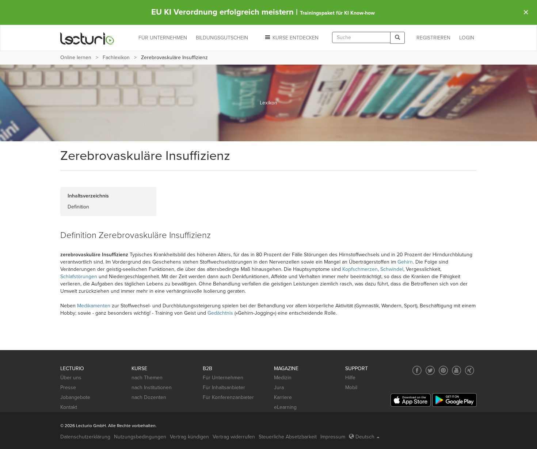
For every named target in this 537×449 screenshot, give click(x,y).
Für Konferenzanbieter (228, 397)
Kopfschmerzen (360, 269)
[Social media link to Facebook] (417, 370)
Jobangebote (75, 397)
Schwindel (391, 269)
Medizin (283, 378)
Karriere (283, 397)
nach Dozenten (149, 397)
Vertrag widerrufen (234, 437)
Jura (279, 387)
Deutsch (365, 437)
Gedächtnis (220, 313)
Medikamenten (93, 306)
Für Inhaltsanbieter (224, 387)
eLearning (285, 407)
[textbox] (361, 37)
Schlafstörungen (78, 276)
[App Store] (411, 400)
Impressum (332, 437)
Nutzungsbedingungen (140, 437)
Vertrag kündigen (189, 437)
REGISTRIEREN (433, 38)
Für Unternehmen (223, 378)
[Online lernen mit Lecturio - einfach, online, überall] (87, 38)
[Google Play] (454, 400)
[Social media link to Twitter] (430, 370)
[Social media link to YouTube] (456, 370)
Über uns (70, 378)
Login (466, 38)
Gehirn (405, 262)
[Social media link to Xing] (469, 370)
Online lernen (75, 57)
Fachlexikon (116, 57)
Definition (78, 207)
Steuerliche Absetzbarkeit (288, 437)
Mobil (351, 387)
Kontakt (68, 407)
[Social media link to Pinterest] (443, 370)
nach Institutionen (152, 387)
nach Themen (147, 378)
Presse (68, 387)
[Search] (397, 38)
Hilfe (350, 378)
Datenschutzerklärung (85, 437)
